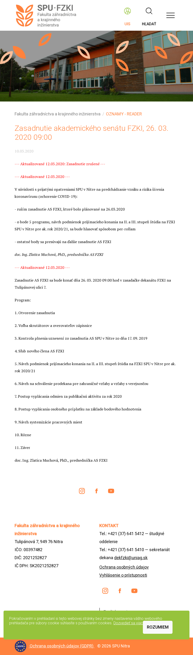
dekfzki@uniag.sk (131, 557)
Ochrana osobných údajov (124, 567)
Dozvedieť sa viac (128, 623)
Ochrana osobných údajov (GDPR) (62, 645)
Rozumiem (158, 627)
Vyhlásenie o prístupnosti (123, 575)
